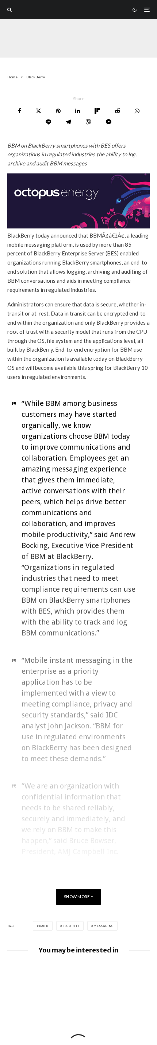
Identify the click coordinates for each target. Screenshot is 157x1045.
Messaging (103, 926)
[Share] (19, 111)
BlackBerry (61, 52)
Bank (44, 926)
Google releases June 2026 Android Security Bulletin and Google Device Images (88, 974)
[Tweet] (38, 111)
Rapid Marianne (24, 52)
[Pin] (58, 111)
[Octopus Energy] (78, 226)
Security (71, 926)
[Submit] (117, 111)
